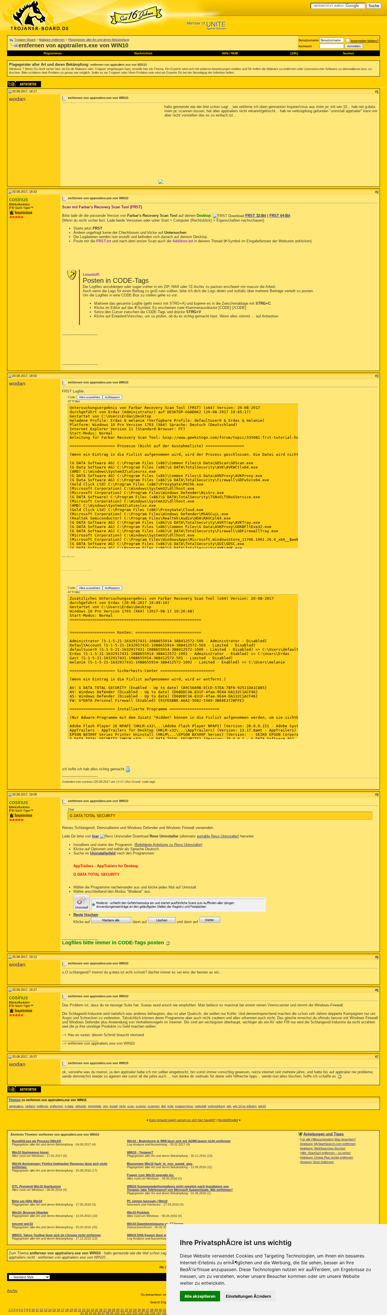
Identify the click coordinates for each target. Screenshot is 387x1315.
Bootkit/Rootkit (228, 1120)
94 (90, 1313)
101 (123, 1313)
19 (71, 1310)
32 (126, 1310)
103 (134, 1313)
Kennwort (305, 46)
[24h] (294, 53)
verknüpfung (216, 1106)
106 (152, 1313)
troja (170, 1106)
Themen (14, 1100)
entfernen (56, 1106)
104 (140, 1313)
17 (62, 1310)
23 (88, 1310)
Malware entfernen (52, 39)
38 (152, 1310)
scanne (141, 1106)
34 (135, 1310)
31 (122, 1310)
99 (112, 1313)
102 (128, 1313)
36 (143, 1310)
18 (67, 1310)
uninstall (200, 1106)
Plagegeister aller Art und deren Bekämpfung (98, 39)
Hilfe (225, 53)
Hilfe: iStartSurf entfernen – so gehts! (325, 1153)
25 (96, 1310)
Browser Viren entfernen (317, 1162)
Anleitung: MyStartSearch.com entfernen (328, 1144)
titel (163, 1106)
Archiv (12, 1291)
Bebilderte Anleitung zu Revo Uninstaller (168, 845)
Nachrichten (143, 53)
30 (118, 1310)
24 (92, 1310)
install (113, 1106)
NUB (234, 53)
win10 (262, 1106)
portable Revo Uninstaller (217, 836)
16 (58, 1310)
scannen (154, 1106)
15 (54, 1310)
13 (45, 1310)
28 (109, 1310)
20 (75, 1310)
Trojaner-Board (24, 39)
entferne (42, 1106)
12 (41, 1310)
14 (50, 1310)
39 (156, 1310)
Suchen (348, 53)
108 (164, 1313)
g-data (69, 1106)
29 (113, 1310)
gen (105, 1106)
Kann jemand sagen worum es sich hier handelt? (182, 1120)
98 (107, 1313)
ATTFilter (74, 401)
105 (146, 1313)
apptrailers (16, 1106)
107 (158, 1313)
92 (82, 1313)
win (229, 1106)
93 (86, 1313)
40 (160, 1310)
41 (164, 1310)
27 (105, 1310)
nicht (122, 1106)
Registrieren (53, 53)
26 (101, 1310)
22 (84, 1310)
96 (99, 1313)
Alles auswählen (89, 397)
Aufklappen (112, 397)
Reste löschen (85, 915)
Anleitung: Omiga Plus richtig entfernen (326, 1157)
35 (139, 1310)
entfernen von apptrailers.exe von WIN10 (118, 64)
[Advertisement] (109, 144)
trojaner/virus (184, 1106)
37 (147, 1310)
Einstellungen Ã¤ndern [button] (248, 1296)
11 (37, 1310)
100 (117, 1313)
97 (103, 1313)
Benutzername (309, 40)
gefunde (80, 1106)
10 (33, 1310)
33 (130, 1310)
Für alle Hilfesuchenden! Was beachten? (328, 1139)
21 (79, 1310)
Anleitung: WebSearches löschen (322, 1148)
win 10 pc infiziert (244, 1106)
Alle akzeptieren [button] (200, 1296)
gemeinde (94, 1106)
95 (95, 1313)
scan (130, 1106)
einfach (30, 1106)
